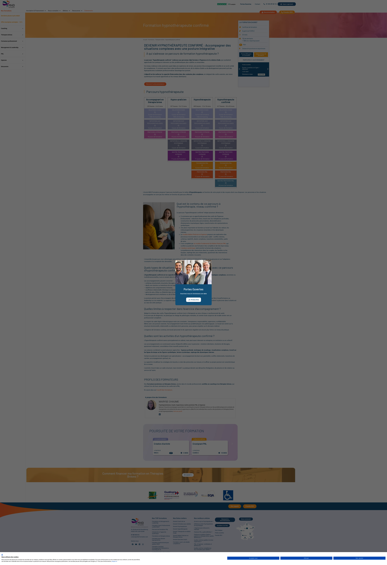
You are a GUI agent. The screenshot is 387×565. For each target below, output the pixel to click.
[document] (193, 282)
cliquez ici (114, 561)
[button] (210, 262)
